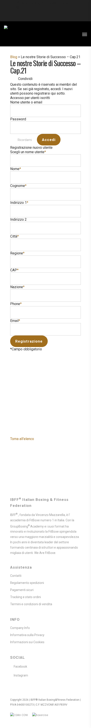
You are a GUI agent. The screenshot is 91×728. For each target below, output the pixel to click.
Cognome (18, 186)
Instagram (21, 675)
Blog (13, 57)
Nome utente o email (26, 102)
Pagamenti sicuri (22, 590)
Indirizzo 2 (18, 219)
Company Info (20, 628)
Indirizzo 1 (19, 202)
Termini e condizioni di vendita (31, 604)
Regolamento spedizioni (27, 583)
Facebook (20, 666)
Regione (17, 253)
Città (14, 236)
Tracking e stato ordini (25, 597)
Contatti (15, 575)
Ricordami (25, 140)
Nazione (17, 287)
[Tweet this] (44, 79)
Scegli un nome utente (28, 152)
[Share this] (36, 79)
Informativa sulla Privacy (27, 635)
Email (15, 321)
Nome (15, 169)
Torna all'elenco (22, 439)
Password (18, 119)
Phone (16, 304)
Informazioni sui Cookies (27, 642)
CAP (14, 270)
